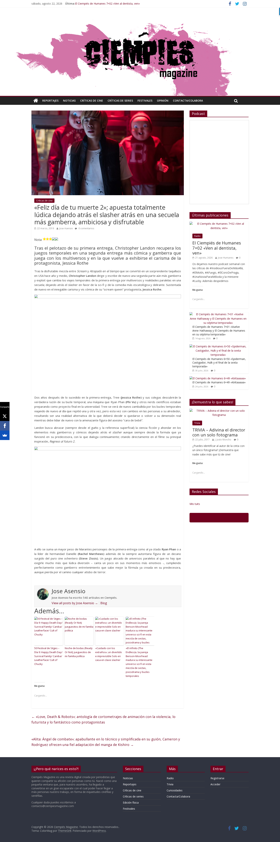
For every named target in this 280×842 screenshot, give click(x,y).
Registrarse (217, 778)
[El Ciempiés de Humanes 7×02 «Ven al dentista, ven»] (219, 223)
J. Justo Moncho (223, 439)
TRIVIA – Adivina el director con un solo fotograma (218, 432)
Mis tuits (195, 504)
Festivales (145, 100)
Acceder (215, 784)
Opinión (162, 100)
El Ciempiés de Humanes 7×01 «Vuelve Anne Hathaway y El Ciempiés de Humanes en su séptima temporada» (218, 330)
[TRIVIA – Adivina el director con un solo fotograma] (219, 410)
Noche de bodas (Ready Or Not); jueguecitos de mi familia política (79, 652)
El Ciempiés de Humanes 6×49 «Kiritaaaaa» (219, 382)
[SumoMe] (5, 435)
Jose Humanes (225, 257)
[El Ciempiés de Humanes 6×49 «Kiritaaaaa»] (218, 378)
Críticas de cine (91, 100)
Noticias (69, 100)
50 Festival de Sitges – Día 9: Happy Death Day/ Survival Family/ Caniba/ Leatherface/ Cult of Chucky (48, 656)
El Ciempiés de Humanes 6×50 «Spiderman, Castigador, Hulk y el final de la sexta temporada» (219, 362)
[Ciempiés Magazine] (140, 18)
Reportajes (50, 100)
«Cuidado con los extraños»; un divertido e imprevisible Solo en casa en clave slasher (108, 654)
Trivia (197, 423)
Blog (103, 603)
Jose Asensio (66, 228)
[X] (5, 416)
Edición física (131, 802)
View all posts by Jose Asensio (75, 603)
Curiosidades (174, 790)
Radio (197, 236)
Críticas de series (120, 100)
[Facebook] (5, 426)
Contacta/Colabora (188, 100)
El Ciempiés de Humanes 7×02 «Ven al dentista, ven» (107, 3)
